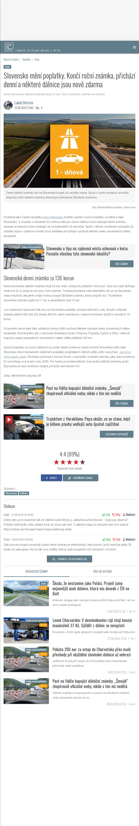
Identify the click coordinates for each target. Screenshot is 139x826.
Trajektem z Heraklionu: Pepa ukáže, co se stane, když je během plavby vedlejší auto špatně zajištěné (88, 421)
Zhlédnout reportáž (116, 434)
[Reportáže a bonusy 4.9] (24, 426)
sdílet (53, 478)
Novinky (27, 59)
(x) (107, 514)
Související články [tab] (36, 571)
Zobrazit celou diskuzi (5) (72, 559)
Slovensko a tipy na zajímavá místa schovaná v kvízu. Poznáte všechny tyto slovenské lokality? (87, 251)
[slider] (69, 461)
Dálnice (24, 493)
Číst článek (121, 264)
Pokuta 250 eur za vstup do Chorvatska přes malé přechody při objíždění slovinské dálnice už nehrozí (91, 652)
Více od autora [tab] (102, 571)
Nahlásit (130, 514)
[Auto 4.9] (26, 593)
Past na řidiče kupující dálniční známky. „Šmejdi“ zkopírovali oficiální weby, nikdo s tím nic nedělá (84, 390)
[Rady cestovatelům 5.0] (24, 256)
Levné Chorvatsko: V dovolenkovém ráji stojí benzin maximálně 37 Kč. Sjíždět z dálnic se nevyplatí (92, 622)
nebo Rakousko (53, 217)
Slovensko (11, 493)
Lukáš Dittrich (23, 102)
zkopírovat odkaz (83, 478)
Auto (37, 59)
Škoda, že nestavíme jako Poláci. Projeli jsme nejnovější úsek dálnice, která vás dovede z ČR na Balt (90, 588)
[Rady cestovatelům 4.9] (26, 659)
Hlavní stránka (11, 59)
